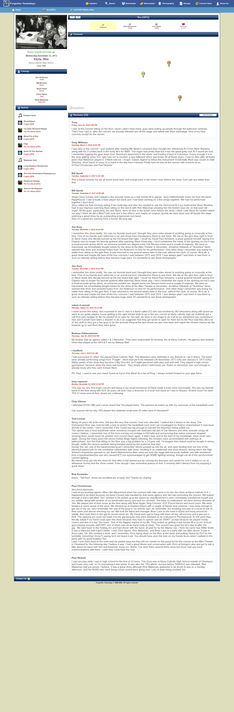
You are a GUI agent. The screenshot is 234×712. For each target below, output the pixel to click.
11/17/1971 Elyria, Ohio (83, 10)
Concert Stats (205, 3)
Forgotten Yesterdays (22, 3)
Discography (168, 3)
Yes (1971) (50, 10)
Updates (93, 3)
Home (18, 10)
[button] (143, 75)
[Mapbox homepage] (76, 108)
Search (111, 3)
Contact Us (21, 578)
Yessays (186, 3)
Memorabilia (149, 3)
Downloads (130, 3)
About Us (224, 3)
